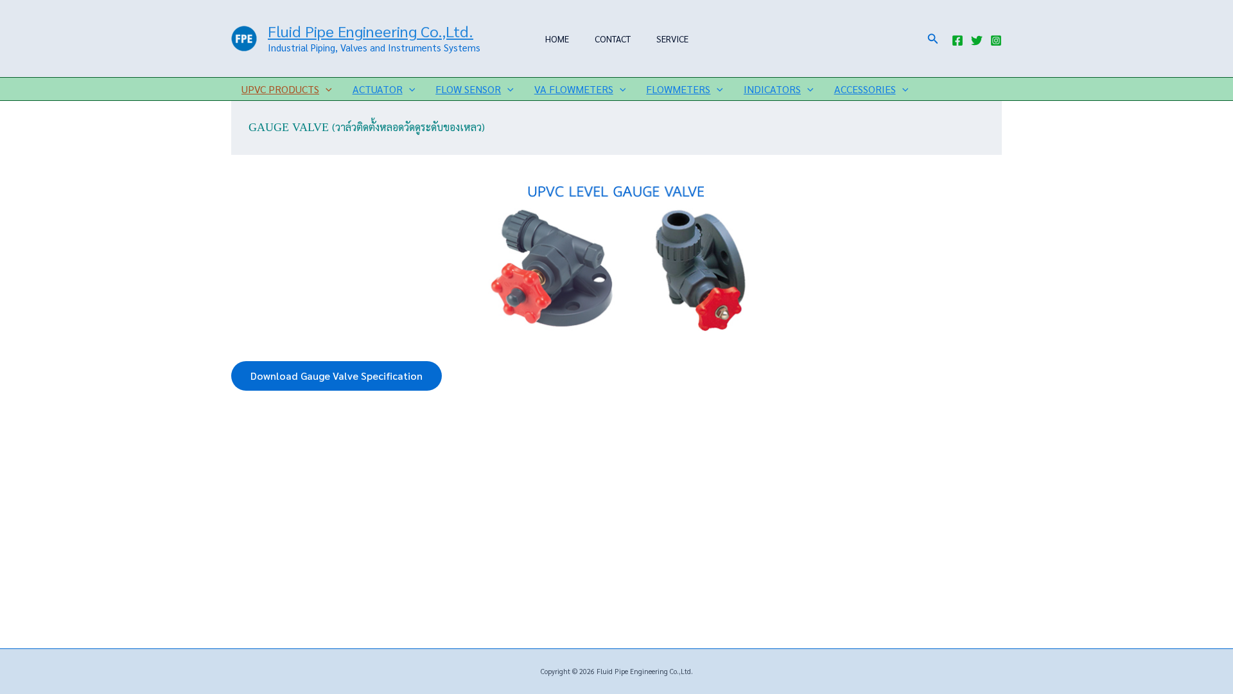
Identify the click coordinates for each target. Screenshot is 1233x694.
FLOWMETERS (678, 89)
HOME (557, 38)
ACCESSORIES (865, 89)
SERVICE (672, 38)
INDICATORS (772, 89)
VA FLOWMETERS (573, 89)
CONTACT (613, 38)
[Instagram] (996, 40)
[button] (933, 39)
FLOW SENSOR (468, 89)
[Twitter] (977, 40)
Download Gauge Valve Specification (336, 375)
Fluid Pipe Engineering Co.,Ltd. (370, 31)
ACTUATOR (378, 89)
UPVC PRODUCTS (280, 89)
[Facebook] (957, 40)
